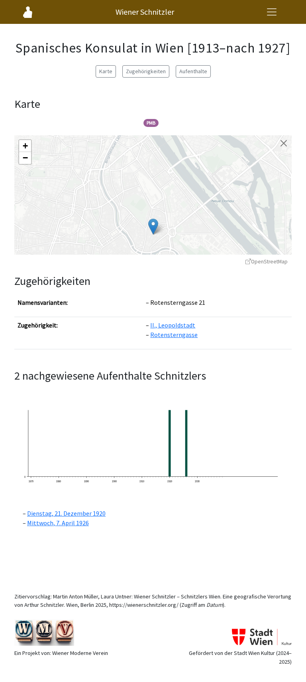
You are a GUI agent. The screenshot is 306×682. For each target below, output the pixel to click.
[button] (153, 226)
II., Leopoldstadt (172, 325)
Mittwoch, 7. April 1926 (58, 523)
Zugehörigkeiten (146, 71)
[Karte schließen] (283, 143)
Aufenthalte (193, 71)
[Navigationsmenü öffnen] (272, 12)
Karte (105, 71)
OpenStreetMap (269, 261)
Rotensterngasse (174, 335)
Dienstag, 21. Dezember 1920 (66, 513)
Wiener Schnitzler (145, 12)
